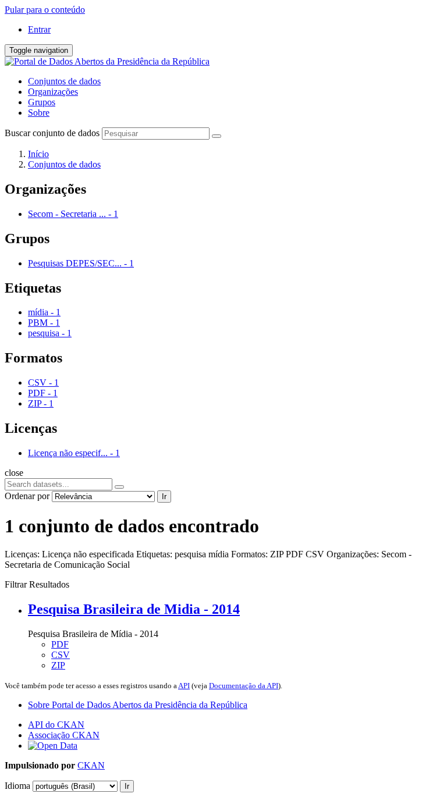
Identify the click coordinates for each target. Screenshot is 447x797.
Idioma (17, 786)
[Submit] (216, 136)
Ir (164, 496)
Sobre (38, 113)
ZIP (58, 665)
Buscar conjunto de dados (52, 133)
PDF (60, 644)
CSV (60, 655)
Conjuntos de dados (64, 81)
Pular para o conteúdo (45, 10)
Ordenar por (27, 496)
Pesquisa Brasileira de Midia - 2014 (134, 609)
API (184, 685)
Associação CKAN (64, 735)
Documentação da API (243, 685)
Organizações (53, 92)
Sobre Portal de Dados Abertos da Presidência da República (137, 705)
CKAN (91, 765)
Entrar (39, 29)
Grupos (41, 102)
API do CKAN (56, 725)
